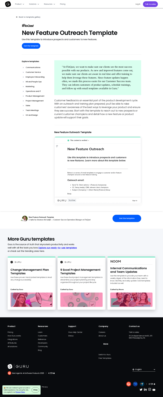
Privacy (45, 387)
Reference (42, 339)
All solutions (12, 346)
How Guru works (14, 336)
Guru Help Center (75, 332)
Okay (35, 390)
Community (43, 346)
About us (102, 336)
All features (12, 343)
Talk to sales (150, 4)
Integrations (13, 339)
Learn (40, 332)
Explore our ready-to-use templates (58, 247)
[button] (20, 4)
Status (71, 336)
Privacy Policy (20, 392)
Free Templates (105, 358)
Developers (42, 343)
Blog (40, 350)
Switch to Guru (104, 354)
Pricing (62, 4)
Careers (102, 332)
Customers (42, 336)
